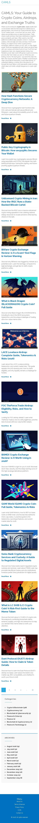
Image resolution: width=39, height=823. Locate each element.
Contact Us (19, 813)
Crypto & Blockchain (17, 707)
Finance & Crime (14, 716)
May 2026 (12, 755)
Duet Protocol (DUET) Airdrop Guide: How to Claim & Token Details (17, 661)
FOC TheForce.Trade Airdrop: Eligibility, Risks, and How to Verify (17, 408)
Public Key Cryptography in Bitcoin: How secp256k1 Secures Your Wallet (19, 150)
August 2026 (13, 746)
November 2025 (14, 772)
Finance (11, 719)
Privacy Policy (19, 807)
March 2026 (13, 761)
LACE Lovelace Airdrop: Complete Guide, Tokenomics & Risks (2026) (18, 355)
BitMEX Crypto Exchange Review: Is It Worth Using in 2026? (16, 457)
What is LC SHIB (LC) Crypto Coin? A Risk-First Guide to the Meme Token (17, 608)
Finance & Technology (16, 725)
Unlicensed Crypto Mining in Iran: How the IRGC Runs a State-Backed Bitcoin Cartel (19, 201)
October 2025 (13, 775)
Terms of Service (19, 804)
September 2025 (14, 778)
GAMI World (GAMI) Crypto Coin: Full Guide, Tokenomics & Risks (18, 505)
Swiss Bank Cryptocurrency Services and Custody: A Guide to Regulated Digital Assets (18, 557)
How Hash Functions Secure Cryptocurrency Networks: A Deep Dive (16, 99)
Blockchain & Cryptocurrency (19, 722)
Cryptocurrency (14, 710)
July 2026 (12, 749)
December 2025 (14, 769)
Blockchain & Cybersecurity (19, 713)
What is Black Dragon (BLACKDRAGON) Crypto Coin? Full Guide (18, 304)
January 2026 (13, 766)
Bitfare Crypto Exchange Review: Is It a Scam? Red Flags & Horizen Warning (18, 252)
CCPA (19, 810)
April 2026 (12, 758)
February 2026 (14, 764)
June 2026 (12, 752)
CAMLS (5, 2)
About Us (19, 801)
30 (33, 690)
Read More (5, 118)
